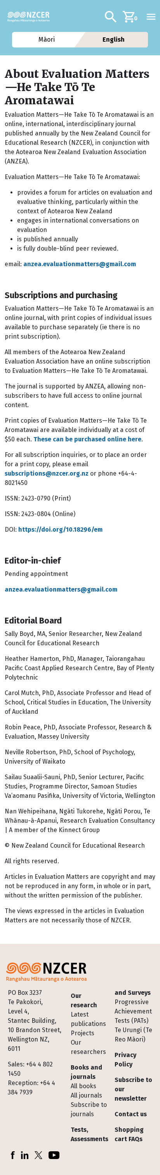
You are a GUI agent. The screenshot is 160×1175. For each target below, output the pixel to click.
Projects (82, 1033)
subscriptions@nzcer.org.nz (47, 473)
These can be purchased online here (87, 439)
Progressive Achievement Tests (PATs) (133, 1011)
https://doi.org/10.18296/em (60, 529)
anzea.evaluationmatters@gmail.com (79, 264)
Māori (46, 39)
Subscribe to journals (89, 1109)
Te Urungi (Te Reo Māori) (133, 1034)
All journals (86, 1095)
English (114, 39)
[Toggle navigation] (151, 17)
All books (83, 1086)
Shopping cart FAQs (129, 1134)
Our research (84, 1000)
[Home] (32, 17)
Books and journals (86, 1072)
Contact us (131, 1114)
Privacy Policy (125, 1059)
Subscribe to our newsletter (133, 1089)
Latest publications (88, 1019)
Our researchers (88, 1047)
